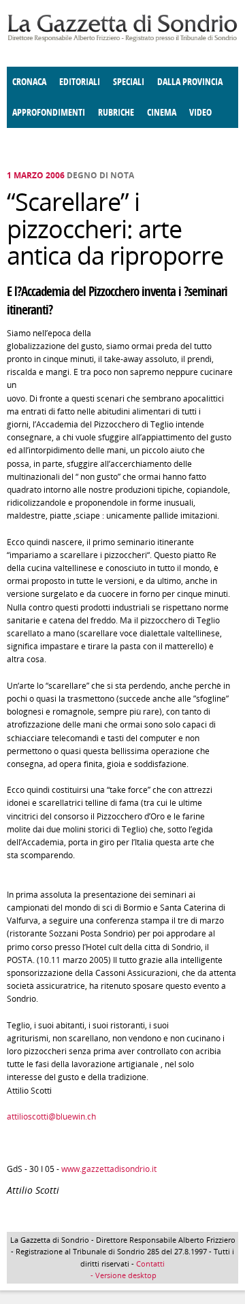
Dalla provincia (190, 82)
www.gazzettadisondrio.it (109, 1169)
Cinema (161, 112)
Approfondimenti (48, 112)
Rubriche (116, 112)
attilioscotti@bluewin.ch (51, 1116)
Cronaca (29, 82)
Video (200, 112)
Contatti (150, 1263)
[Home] (122, 39)
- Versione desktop (122, 1275)
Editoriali (79, 82)
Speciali (128, 82)
